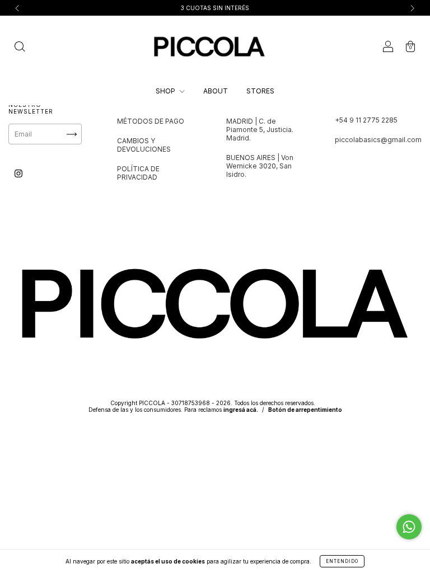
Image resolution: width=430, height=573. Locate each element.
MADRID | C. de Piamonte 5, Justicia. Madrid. (259, 129)
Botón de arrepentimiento (305, 409)
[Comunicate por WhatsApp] (409, 526)
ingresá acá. (240, 409)
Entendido (342, 561)
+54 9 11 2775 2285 (366, 120)
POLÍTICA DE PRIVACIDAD (138, 173)
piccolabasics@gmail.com (378, 139)
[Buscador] (19, 48)
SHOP (166, 91)
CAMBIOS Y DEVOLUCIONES (144, 145)
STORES (260, 91)
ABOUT (215, 91)
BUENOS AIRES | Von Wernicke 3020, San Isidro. (259, 166)
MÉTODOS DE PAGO (150, 121)
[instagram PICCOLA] (18, 173)
